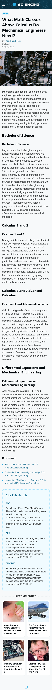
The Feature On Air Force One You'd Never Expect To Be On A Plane (38, 629)
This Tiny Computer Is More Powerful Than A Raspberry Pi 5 (13, 668)
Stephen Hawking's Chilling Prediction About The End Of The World (38, 668)
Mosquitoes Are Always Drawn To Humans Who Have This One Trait (12, 629)
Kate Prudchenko (13, 41)
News (5, 14)
